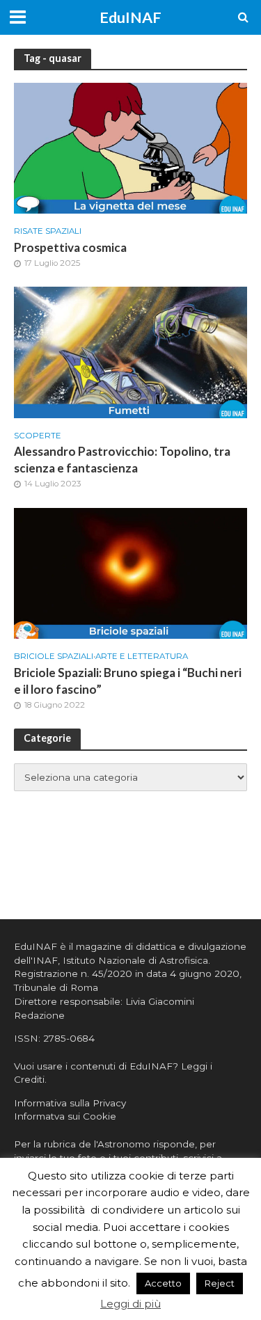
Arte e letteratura (141, 656)
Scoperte (37, 435)
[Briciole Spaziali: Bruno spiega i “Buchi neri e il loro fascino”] (130, 572)
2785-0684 (69, 1038)
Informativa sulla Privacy (70, 1102)
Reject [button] (220, 1283)
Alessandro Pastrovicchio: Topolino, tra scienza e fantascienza (122, 459)
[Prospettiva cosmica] (130, 147)
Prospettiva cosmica (70, 247)
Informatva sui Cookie (65, 1116)
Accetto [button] (163, 1283)
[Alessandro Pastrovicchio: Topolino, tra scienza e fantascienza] (130, 351)
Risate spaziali (47, 231)
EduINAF (130, 17)
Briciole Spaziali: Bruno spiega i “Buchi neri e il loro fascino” (128, 681)
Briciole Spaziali (53, 656)
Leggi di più (130, 1303)
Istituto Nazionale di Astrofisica (135, 960)
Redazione (39, 1015)
